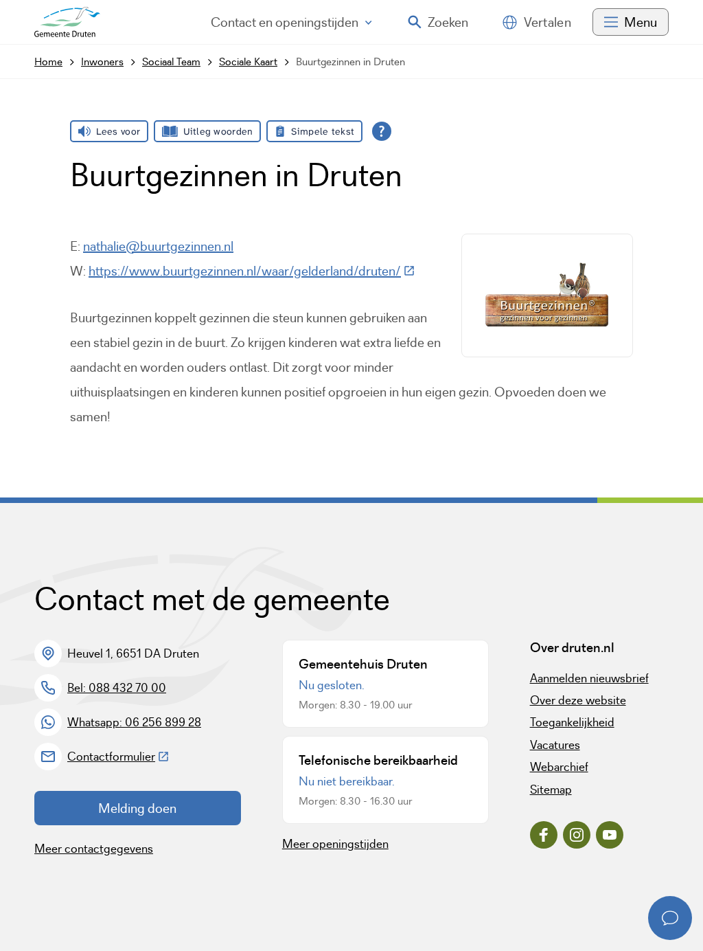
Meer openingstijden (335, 843)
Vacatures (555, 744)
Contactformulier (118, 756)
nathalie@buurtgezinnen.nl (158, 246)
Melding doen (137, 808)
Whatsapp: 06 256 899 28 (134, 722)
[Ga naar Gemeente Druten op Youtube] (609, 835)
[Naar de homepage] (67, 22)
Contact (284, 22)
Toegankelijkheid (572, 722)
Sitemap (551, 789)
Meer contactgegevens (93, 848)
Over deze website (578, 700)
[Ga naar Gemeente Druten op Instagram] (576, 835)
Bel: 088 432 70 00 (116, 687)
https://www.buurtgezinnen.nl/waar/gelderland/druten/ (252, 270)
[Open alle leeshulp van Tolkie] (381, 131)
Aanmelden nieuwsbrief (589, 678)
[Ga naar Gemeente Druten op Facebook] (543, 835)
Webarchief (559, 766)
